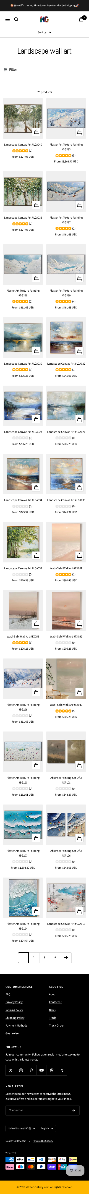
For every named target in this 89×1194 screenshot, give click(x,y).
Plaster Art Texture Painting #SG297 (66, 220)
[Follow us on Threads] (52, 1070)
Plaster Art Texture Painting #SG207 (23, 853)
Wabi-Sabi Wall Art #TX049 (66, 705)
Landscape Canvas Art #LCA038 (23, 218)
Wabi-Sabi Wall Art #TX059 (66, 637)
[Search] (16, 19)
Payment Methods (16, 1026)
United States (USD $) (19, 1128)
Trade (52, 1018)
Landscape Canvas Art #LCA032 (66, 364)
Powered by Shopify (43, 1141)
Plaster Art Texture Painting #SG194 (23, 926)
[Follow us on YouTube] (41, 1070)
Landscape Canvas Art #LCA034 (23, 500)
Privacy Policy (14, 1002)
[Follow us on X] (10, 1070)
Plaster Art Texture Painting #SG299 (66, 293)
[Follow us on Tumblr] (62, 1070)
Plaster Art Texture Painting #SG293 (66, 147)
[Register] (73, 1110)
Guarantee (11, 1033)
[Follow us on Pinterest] (31, 1070)
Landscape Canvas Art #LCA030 (23, 364)
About (52, 994)
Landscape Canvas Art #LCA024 (23, 432)
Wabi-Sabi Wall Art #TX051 (66, 568)
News (52, 1010)
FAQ (7, 994)
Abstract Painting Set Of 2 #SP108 (66, 780)
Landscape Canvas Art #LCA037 (23, 568)
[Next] (66, 957)
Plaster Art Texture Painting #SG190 (23, 780)
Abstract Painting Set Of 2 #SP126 (66, 853)
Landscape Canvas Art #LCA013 (66, 924)
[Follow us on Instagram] (21, 1070)
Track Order (56, 1026)
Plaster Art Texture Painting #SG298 (23, 293)
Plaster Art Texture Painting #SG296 (23, 707)
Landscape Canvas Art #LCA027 (66, 432)
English (45, 1128)
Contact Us (55, 1002)
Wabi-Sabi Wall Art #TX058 (23, 637)
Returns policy (14, 1010)
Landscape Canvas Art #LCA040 (23, 145)
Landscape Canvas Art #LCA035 (66, 500)
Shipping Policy (14, 1018)
